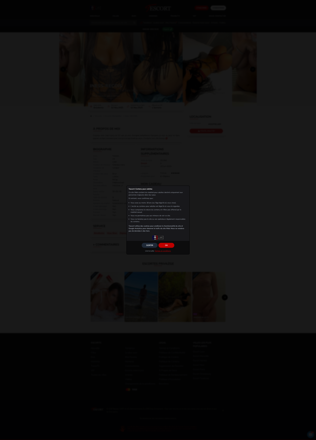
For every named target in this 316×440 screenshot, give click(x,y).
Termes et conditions (163, 251)
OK (166, 245)
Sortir (149, 245)
